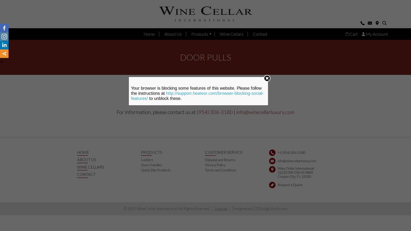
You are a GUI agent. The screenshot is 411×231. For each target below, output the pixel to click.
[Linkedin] (4, 45)
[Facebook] (4, 28)
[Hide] (1, 62)
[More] (4, 53)
